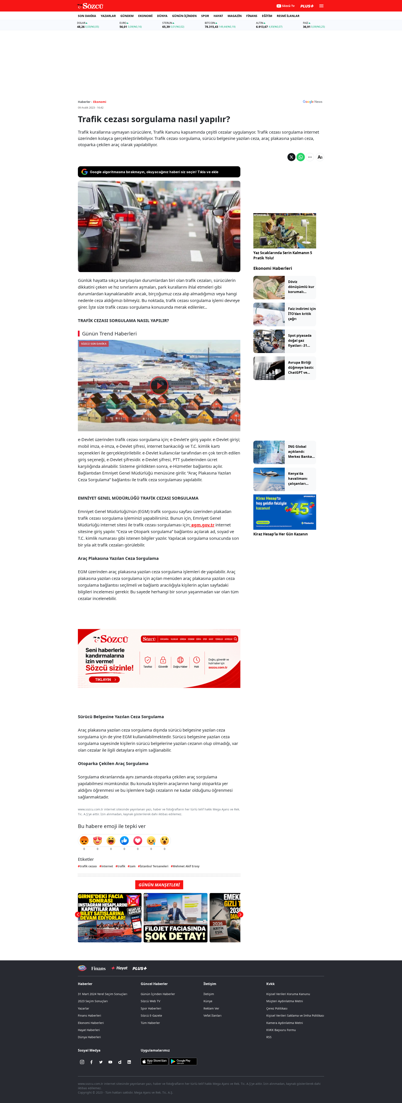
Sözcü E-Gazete (151, 1015)
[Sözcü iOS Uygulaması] (154, 1061)
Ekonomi (99, 102)
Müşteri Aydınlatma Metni (284, 1001)
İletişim (209, 994)
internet (107, 866)
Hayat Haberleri (89, 1030)
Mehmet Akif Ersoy (186, 866)
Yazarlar (83, 1008)
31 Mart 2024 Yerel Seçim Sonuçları (102, 994)
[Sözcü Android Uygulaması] (183, 1061)
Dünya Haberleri (89, 1037)
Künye (208, 1001)
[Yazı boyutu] (320, 157)
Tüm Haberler (150, 1023)
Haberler (85, 983)
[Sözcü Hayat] (119, 968)
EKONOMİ (145, 16)
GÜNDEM (127, 16)
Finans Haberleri (89, 1015)
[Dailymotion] (120, 1062)
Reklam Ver (211, 1008)
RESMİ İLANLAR (288, 16)
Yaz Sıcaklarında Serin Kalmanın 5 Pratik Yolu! (282, 255)
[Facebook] (91, 1062)
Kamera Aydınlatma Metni (284, 1023)
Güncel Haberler (154, 983)
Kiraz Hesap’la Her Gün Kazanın (280, 534)
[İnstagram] (82, 1062)
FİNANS (251, 16)
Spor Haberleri (151, 1008)
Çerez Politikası (276, 1008)
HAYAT (218, 16)
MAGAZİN (235, 16)
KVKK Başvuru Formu (281, 1030)
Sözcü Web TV (150, 1001)
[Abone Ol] (312, 102)
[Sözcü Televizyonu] (82, 968)
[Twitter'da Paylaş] (291, 157)
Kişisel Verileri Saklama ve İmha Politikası (295, 1015)
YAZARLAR (108, 16)
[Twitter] (101, 1062)
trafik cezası (88, 866)
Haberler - (85, 102)
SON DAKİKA (87, 16)
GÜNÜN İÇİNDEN (184, 16)
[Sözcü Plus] (140, 968)
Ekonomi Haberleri (272, 268)
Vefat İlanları (213, 1015)
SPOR (205, 16)
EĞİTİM (267, 16)
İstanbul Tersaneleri (154, 866)
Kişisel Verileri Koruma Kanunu (288, 994)
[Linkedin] (129, 1062)
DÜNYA (162, 16)
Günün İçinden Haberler (158, 994)
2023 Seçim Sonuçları (93, 1001)
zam (132, 866)
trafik (121, 866)
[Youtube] (110, 1062)
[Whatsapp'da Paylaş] (300, 157)
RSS (269, 1037)
